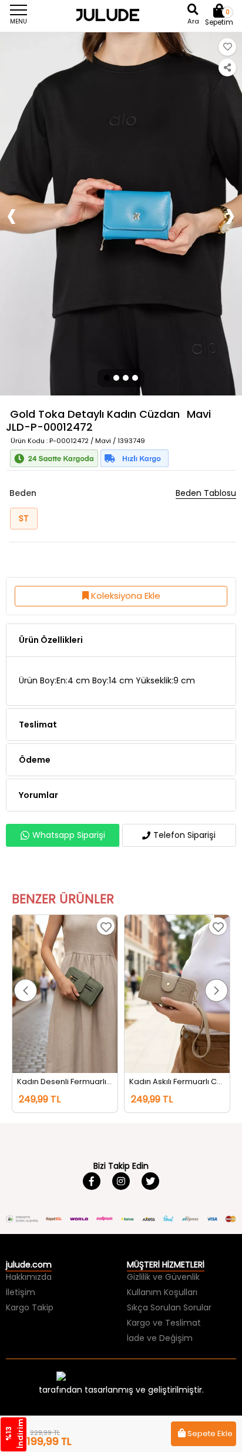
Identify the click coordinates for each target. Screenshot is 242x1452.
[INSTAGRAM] (121, 1181)
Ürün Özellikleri (51, 640)
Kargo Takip (29, 1307)
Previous (11, 214)
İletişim (20, 1292)
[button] (25, 990)
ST (24, 518)
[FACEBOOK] (91, 1181)
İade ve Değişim (160, 1338)
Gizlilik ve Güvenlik (163, 1277)
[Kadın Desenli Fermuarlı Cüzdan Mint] (64, 994)
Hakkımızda (29, 1277)
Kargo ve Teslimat (164, 1323)
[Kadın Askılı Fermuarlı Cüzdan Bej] (177, 994)
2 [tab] (116, 378)
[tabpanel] (121, 213)
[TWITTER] (150, 1181)
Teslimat (38, 724)
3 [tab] (125, 378)
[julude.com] (121, 14)
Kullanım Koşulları (162, 1292)
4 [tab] (136, 378)
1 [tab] (106, 378)
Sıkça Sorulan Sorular (169, 1307)
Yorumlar (38, 795)
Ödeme (35, 760)
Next (230, 214)
